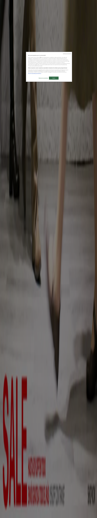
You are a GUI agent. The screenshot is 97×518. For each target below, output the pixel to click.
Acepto (53, 78)
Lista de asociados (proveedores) (34, 73)
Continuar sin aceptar (67, 53)
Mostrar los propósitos (43, 78)
